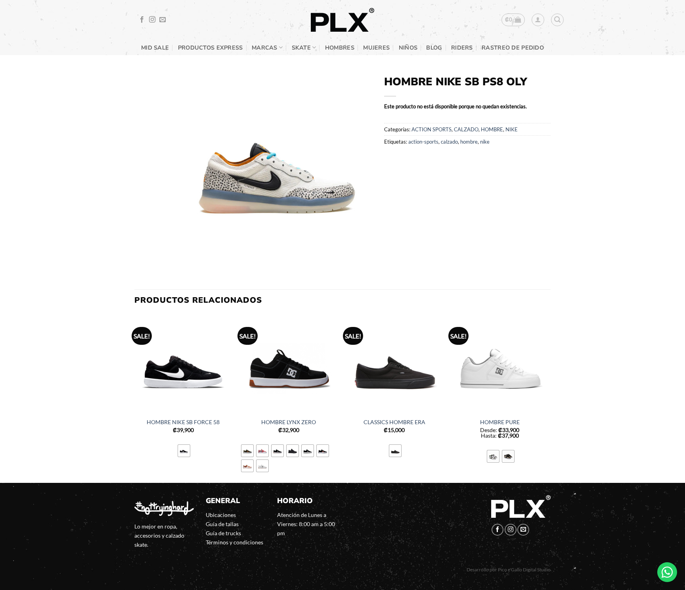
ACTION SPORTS (431, 129)
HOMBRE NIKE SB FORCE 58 (183, 422)
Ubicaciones (221, 514)
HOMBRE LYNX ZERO (288, 422)
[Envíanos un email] (162, 19)
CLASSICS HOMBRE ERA (394, 422)
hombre (469, 141)
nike (485, 141)
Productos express (210, 48)
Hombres (339, 48)
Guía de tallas (222, 524)
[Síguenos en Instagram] (152, 19)
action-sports (423, 141)
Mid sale (155, 48)
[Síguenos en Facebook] (142, 19)
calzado (449, 141)
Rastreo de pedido (513, 48)
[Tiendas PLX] (342, 20)
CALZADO (466, 129)
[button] (513, 19)
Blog (434, 48)
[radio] (184, 451)
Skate (301, 48)
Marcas (264, 48)
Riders (462, 48)
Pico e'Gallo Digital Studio (524, 569)
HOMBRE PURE (500, 422)
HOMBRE (492, 129)
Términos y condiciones (234, 542)
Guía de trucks (223, 533)
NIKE (511, 129)
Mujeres (376, 48)
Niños (408, 48)
